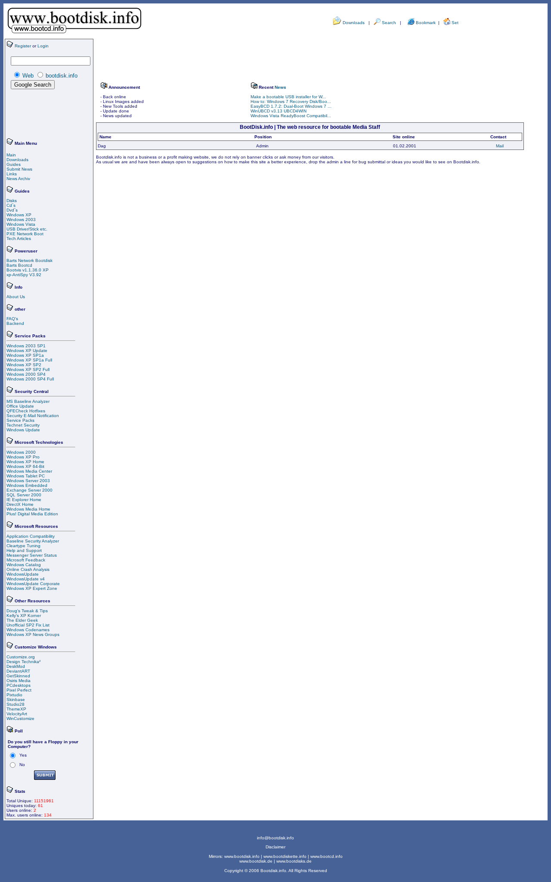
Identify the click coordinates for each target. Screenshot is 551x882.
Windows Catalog (23, 564)
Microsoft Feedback (25, 560)
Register (23, 46)
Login (43, 46)
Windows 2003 (21, 219)
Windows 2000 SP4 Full (30, 379)
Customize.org (20, 656)
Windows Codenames (28, 629)
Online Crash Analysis (28, 569)
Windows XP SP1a (25, 355)
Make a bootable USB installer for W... (288, 96)
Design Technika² (23, 661)
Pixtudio (14, 694)
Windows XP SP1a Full (29, 360)
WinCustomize (20, 718)
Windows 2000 (21, 452)
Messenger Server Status (31, 555)
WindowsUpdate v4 (25, 579)
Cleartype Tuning (23, 545)
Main (11, 155)
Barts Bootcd (19, 265)
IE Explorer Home (23, 499)
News (280, 87)
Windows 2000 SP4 (26, 374)
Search (389, 22)
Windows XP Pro (23, 457)
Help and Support (24, 550)
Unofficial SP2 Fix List (28, 625)
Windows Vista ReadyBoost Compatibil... (291, 115)
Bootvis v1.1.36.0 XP (27, 270)
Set (455, 22)
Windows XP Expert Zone (31, 588)
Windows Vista (20, 224)
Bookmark (426, 22)
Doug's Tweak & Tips (27, 610)
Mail (500, 145)
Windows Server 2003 (28, 480)
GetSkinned (18, 675)
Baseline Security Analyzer (32, 541)
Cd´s (10, 205)
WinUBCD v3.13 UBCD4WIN (278, 111)
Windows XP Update (26, 350)
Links (11, 173)
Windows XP (18, 214)
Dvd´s (12, 210)
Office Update (20, 406)
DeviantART (18, 671)
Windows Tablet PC (25, 476)
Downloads (354, 22)
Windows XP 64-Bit (25, 466)
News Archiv (18, 178)
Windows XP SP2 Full (28, 369)
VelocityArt (16, 713)
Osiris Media (18, 680)
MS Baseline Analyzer (28, 401)
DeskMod (15, 666)
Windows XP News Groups (32, 634)
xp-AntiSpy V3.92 (23, 274)
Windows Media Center (29, 471)
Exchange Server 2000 (29, 490)
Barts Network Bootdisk (29, 260)
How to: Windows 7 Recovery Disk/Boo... (291, 101)
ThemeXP (16, 709)
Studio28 (15, 704)
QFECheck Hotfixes (25, 410)
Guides (13, 164)
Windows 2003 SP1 (26, 345)
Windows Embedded (26, 485)
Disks (11, 200)
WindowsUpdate (22, 574)
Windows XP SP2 (23, 364)
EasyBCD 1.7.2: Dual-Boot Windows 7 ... (291, 106)
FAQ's (12, 318)
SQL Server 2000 (23, 494)
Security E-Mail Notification (32, 415)
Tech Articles (18, 238)
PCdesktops (18, 685)
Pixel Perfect (18, 690)
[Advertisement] (32, 114)
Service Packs (20, 420)
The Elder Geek (22, 620)
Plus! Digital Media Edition (32, 513)
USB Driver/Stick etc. (26, 229)
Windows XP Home (25, 461)
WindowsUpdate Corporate (33, 583)
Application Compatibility (30, 536)
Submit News (19, 169)
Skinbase (15, 699)
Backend (15, 323)
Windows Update (23, 429)
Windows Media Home (28, 509)
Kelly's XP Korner (23, 615)
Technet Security (23, 425)
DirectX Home (20, 504)
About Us (15, 296)
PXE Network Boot (24, 233)
